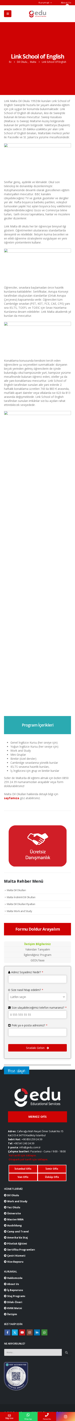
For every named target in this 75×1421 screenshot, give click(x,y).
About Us (66, 2)
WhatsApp (44, 1332)
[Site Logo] (38, 13)
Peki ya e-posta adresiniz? (29, 1025)
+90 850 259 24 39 (32, 1139)
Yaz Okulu (13, 1207)
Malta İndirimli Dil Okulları (21, 897)
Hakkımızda (14, 1278)
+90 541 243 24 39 (24, 1143)
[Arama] (66, 1352)
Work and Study (17, 1201)
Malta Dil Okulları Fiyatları (21, 904)
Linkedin (37, 1332)
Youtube (22, 1332)
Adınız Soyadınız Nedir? (27, 972)
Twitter (15, 1332)
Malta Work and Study (19, 911)
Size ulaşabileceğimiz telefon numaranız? (39, 1007)
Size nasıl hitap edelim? (27, 990)
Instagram (30, 1332)
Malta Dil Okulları (16, 890)
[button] (7, 13)
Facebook (7, 1332)
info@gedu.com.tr (30, 1147)
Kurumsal (44, 2)
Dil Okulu (13, 1195)
